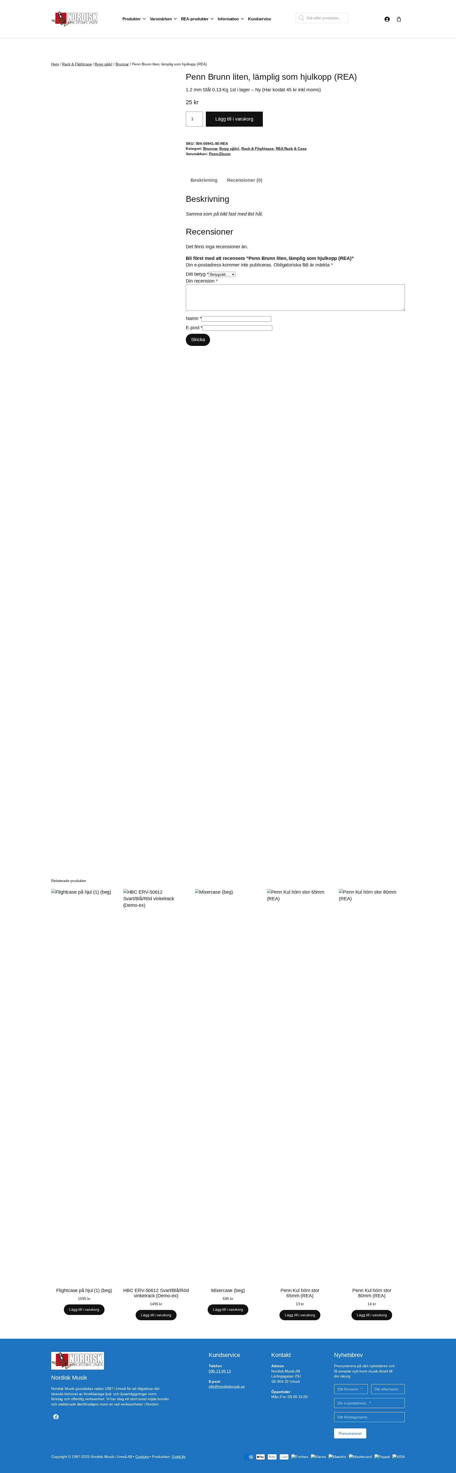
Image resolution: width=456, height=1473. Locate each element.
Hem (55, 64)
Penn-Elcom (219, 154)
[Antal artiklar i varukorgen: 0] (399, 19)
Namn (193, 318)
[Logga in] (387, 19)
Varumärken (161, 19)
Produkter (131, 19)
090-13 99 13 (220, 1371)
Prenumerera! (350, 1433)
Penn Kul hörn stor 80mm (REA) (371, 1293)
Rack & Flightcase (77, 64)
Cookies (142, 1457)
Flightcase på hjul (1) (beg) (84, 1290)
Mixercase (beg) (228, 1290)
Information (228, 19)
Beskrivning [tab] (204, 180)
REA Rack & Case (291, 148)
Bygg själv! (103, 64)
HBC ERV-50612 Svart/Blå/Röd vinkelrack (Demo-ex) (156, 1293)
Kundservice (259, 19)
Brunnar (122, 64)
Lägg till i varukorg (234, 119)
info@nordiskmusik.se (227, 1386)
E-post (194, 327)
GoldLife (179, 1457)
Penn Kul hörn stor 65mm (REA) (300, 1293)
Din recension (202, 281)
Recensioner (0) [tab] (244, 180)
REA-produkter (195, 19)
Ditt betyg (197, 274)
